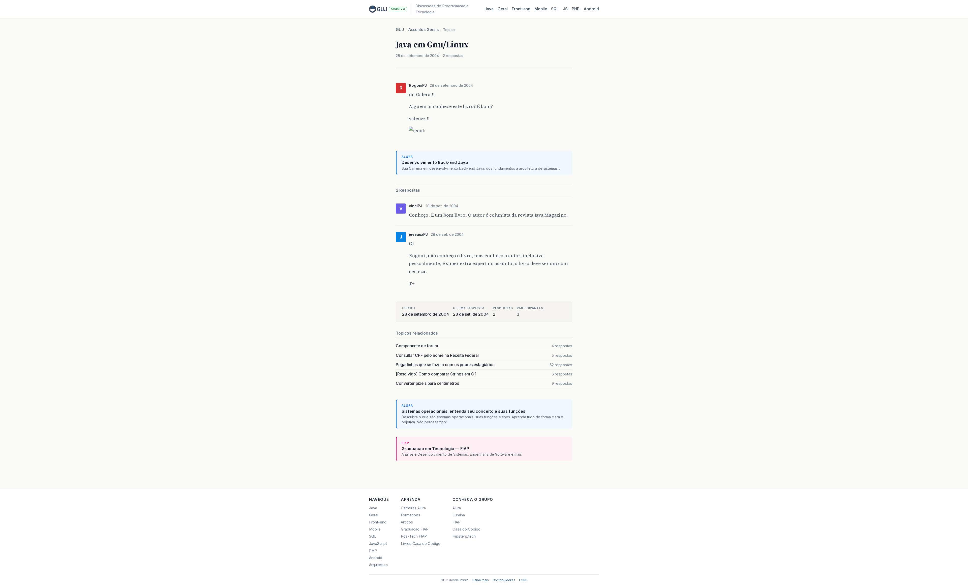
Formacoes (410, 515)
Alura (456, 508)
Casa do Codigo (466, 529)
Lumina (458, 515)
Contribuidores (504, 580)
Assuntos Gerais (423, 29)
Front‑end (521, 9)
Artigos (407, 522)
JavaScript (378, 543)
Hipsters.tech (464, 536)
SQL (555, 9)
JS (565, 9)
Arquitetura (378, 565)
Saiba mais (480, 580)
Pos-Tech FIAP (414, 536)
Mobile (540, 9)
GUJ (400, 29)
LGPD (523, 580)
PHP (576, 9)
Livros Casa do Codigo (420, 543)
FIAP (456, 522)
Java (489, 9)
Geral (503, 9)
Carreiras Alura (413, 508)
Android (591, 9)
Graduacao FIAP (415, 529)
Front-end (377, 522)
